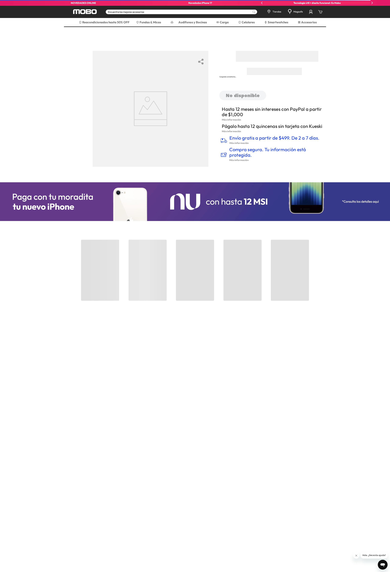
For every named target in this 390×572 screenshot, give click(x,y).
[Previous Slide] (262, 3)
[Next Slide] (372, 3)
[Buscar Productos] (254, 12)
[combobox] (181, 12)
